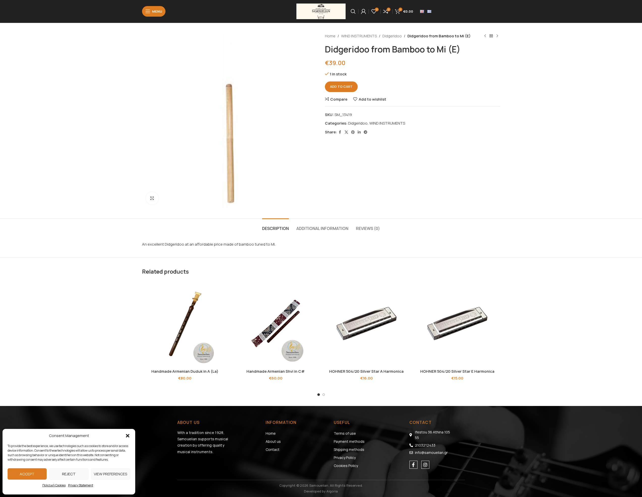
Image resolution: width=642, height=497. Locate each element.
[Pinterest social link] (353, 132)
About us (273, 441)
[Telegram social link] (365, 132)
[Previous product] (485, 36)
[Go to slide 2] (323, 394)
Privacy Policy (345, 457)
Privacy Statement (80, 485)
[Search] (353, 11)
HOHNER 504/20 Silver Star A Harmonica (366, 371)
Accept (27, 474)
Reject (69, 474)
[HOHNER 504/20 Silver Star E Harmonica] (457, 323)
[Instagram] (425, 465)
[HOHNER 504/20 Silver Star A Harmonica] (366, 323)
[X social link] (346, 132)
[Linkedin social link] (359, 132)
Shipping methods (349, 449)
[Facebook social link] (340, 132)
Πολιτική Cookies (54, 485)
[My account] (363, 11)
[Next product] (497, 36)
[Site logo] (321, 11)
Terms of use (345, 433)
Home (330, 36)
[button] (127, 435)
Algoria (332, 491)
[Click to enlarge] (152, 198)
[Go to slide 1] (318, 394)
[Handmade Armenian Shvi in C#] (276, 323)
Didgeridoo (392, 36)
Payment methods (349, 441)
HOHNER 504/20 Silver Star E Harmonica (457, 371)
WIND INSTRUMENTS (359, 36)
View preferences (110, 474)
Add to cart (341, 86)
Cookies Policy (346, 465)
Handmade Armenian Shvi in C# (275, 371)
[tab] (275, 226)
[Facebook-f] (413, 465)
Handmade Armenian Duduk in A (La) (184, 371)
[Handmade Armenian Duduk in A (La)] (185, 323)
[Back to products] (491, 36)
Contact (273, 449)
